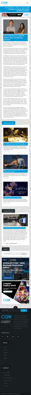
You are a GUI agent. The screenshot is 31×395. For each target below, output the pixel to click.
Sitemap (5, 383)
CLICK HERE (6, 243)
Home (5, 347)
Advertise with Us (7, 380)
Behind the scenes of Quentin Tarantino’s (14, 171)
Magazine (6, 352)
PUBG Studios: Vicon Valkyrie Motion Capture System (14, 227)
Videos (5, 355)
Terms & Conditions (8, 377)
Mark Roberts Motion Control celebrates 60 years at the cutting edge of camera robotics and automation (15, 144)
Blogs (5, 358)
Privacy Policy (7, 375)
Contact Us (6, 386)
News (18, 7)
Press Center (9, 7)
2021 (23, 7)
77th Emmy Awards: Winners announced (12, 197)
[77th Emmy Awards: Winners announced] (15, 189)
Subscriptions (7, 372)
